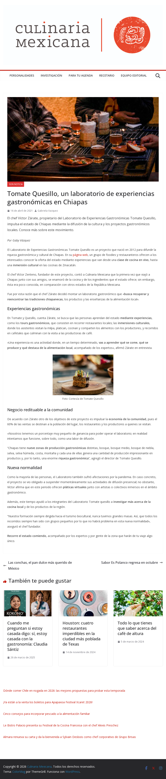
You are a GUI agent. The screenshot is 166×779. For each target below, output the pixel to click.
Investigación (51, 75)
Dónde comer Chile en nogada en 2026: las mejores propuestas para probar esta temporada (64, 690)
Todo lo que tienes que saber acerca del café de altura (137, 628)
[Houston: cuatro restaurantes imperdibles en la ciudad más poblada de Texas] (83, 593)
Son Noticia (15, 184)
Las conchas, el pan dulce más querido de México (40, 565)
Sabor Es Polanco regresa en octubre (129, 562)
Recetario (106, 75)
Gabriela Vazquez (48, 210)
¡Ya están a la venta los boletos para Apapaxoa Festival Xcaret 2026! (48, 702)
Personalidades (22, 75)
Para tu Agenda (81, 75)
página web (80, 255)
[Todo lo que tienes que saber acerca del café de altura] (138, 593)
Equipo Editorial (134, 75)
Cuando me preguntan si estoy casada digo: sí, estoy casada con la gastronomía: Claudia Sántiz (27, 636)
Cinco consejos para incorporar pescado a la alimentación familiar (46, 714)
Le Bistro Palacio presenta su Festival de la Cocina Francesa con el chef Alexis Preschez (60, 725)
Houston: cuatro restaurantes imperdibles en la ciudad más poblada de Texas (81, 633)
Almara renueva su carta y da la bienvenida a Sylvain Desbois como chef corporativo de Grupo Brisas (69, 737)
